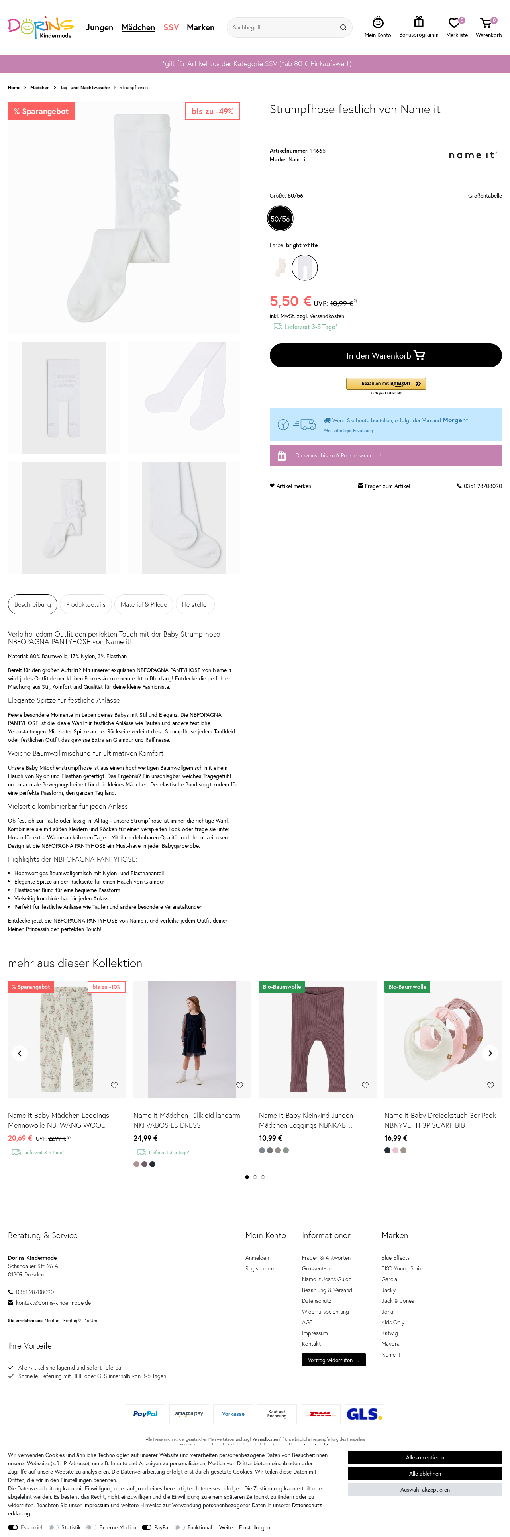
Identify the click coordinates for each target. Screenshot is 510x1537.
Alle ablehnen (425, 1473)
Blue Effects (396, 1257)
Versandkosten (265, 1439)
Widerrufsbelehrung (325, 1311)
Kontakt (311, 1343)
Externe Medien (117, 1527)
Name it (391, 1354)
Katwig (390, 1333)
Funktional (200, 1527)
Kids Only (393, 1322)
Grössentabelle (319, 1268)
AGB (307, 1322)
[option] (255, 63)
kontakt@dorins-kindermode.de (53, 1302)
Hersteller (195, 604)
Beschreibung (32, 604)
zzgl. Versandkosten (320, 316)
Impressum (315, 1333)
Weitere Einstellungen (244, 1527)
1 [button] (247, 1177)
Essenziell (32, 1527)
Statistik (71, 1527)
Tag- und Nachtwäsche (85, 87)
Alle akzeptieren (425, 1457)
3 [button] (263, 1177)
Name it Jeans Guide (326, 1279)
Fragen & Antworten (326, 1257)
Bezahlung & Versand (327, 1290)
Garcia (389, 1279)
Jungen (100, 27)
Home (14, 87)
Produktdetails (86, 604)
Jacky (389, 1290)
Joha (387, 1311)
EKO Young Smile (402, 1268)
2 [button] (255, 1177)
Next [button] (490, 1053)
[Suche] (344, 27)
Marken (201, 27)
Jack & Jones (398, 1300)
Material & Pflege (144, 604)
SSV (171, 27)
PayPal (161, 1527)
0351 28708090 (483, 485)
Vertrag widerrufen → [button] (334, 1360)
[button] (386, 387)
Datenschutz (317, 1300)
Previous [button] (20, 1053)
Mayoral (391, 1343)
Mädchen (138, 27)
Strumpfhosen (134, 87)
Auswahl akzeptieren (425, 1489)
